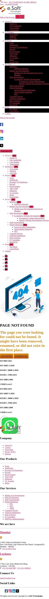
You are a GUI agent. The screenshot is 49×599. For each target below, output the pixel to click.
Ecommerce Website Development (27, 79)
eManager (13, 56)
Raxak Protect (15, 52)
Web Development (17, 77)
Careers (7, 448)
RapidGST (14, 105)
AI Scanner (14, 34)
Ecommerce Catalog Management (31, 82)
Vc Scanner (14, 58)
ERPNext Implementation (14, 519)
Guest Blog (9, 450)
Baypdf (12, 49)
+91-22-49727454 (9, 549)
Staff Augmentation (17, 86)
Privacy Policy (10, 452)
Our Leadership (15, 26)
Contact (8, 114)
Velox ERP (14, 54)
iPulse (12, 60)
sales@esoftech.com (7, 578)
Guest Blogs (14, 111)
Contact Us (21, 356)
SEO (11, 506)
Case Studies (14, 28)
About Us (13, 24)
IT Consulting (15, 103)
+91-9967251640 (11, 4)
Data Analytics (15, 101)
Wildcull (13, 37)
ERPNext (13, 67)
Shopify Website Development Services (34, 84)
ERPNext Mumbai (21, 69)
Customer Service (16, 97)
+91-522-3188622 (24, 568)
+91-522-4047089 (9, 568)
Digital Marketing (16, 88)
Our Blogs (13, 109)
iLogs (12, 43)
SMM (12, 508)
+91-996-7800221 (30, 2)
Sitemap (8, 454)
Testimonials (14, 30)
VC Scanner (9, 481)
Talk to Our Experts (7, 17)
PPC (16, 94)
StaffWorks (14, 45)
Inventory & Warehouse (18, 47)
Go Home (7, 356)
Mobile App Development (19, 71)
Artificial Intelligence (17, 99)
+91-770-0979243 (15, 2)
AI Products (9, 32)
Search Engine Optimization (24, 90)
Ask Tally (13, 39)
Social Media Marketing (23, 92)
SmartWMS (14, 62)
